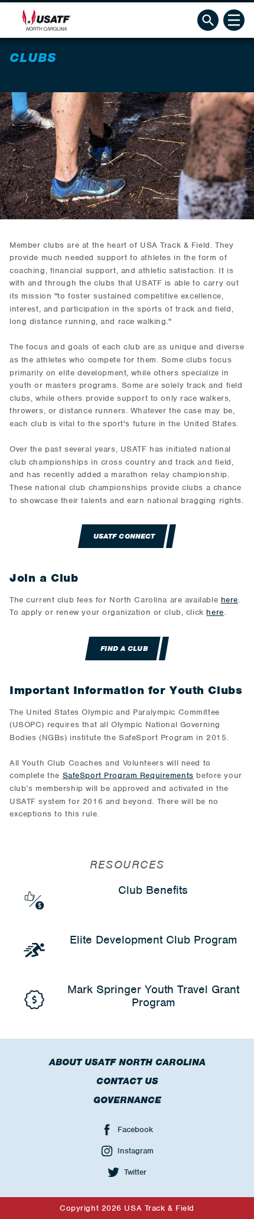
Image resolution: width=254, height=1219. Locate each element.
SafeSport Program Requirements (128, 775)
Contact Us (127, 1081)
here (229, 600)
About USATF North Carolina (127, 1062)
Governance (127, 1100)
